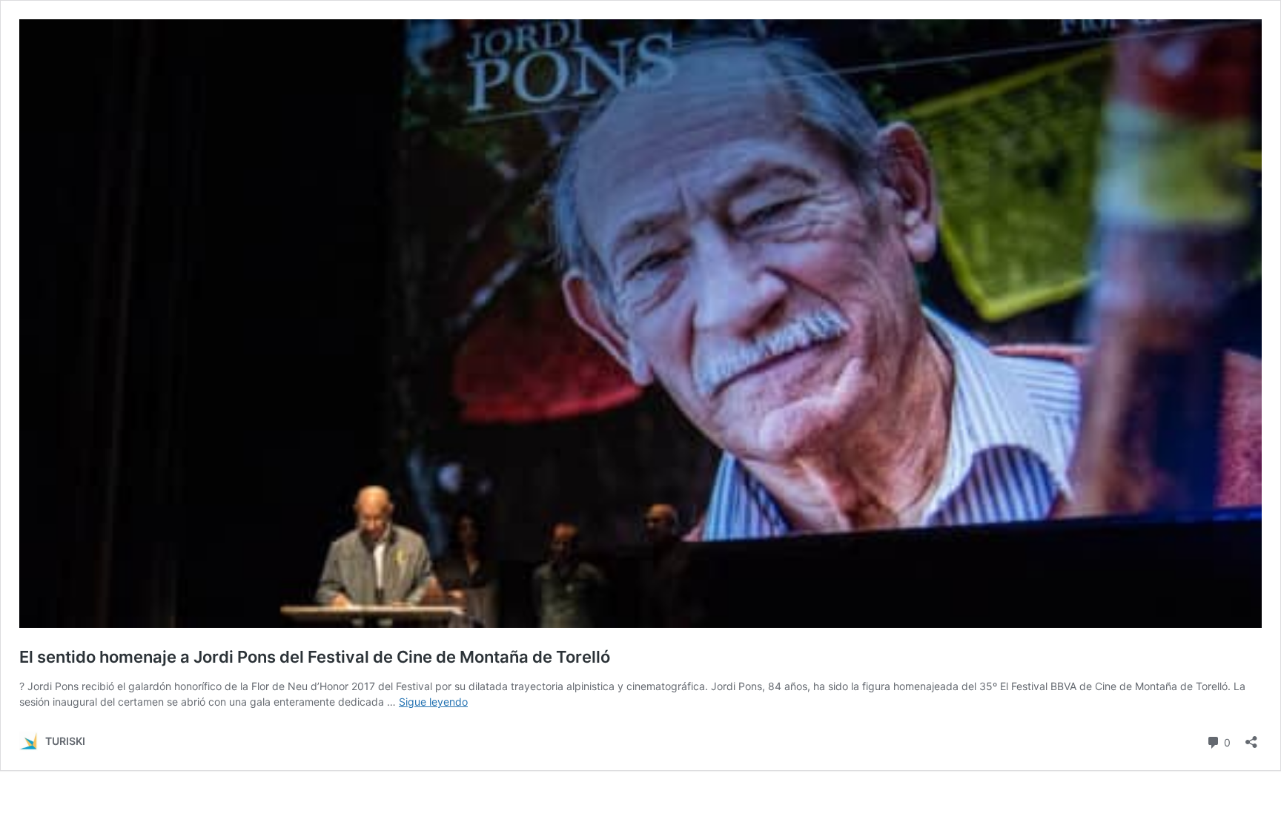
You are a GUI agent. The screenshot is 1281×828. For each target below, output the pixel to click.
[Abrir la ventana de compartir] (1251, 737)
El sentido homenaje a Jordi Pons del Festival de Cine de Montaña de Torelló (314, 656)
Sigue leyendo (433, 701)
